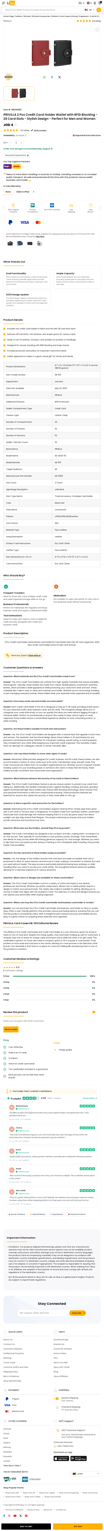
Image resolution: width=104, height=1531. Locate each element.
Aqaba (6, 1442)
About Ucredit (60, 1362)
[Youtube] (17, 1516)
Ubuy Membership (12, 1381)
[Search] (98, 10)
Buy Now (40, 236)
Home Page (8, 16)
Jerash (6, 1461)
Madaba (7, 1451)
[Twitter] (22, 1516)
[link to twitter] (59, 77)
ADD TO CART (26, 1526)
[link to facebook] (52, 77)
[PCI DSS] (9, 1479)
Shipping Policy (10, 1371)
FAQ (56, 1358)
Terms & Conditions (14, 1509)
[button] (82, 3)
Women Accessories (41, 16)
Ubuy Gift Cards (61, 1367)
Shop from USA (12, 1492)
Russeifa (7, 1456)
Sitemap (7, 1358)
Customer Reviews (63, 1348)
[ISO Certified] (30, 1479)
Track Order (9, 1362)
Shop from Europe (53, 1496)
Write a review (11, 1029)
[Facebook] (5, 1516)
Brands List (59, 1344)
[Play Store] (78, 1459)
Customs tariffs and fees (15, 1367)
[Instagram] (11, 1516)
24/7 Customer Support (73, 1430)
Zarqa (6, 1433)
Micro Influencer (11, 1376)
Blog (56, 1371)
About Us (7, 1339)
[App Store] (62, 1459)
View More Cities (11, 1465)
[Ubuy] (11, 3)
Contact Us (9, 1344)
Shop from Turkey (32, 1496)
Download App (61, 1339)
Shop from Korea (90, 1492)
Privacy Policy (33, 1509)
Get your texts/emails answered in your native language (78, 1435)
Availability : (9, 135)
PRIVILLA (7, 21)
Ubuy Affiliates (61, 1376)
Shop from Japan (47, 1492)
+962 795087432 (65, 1446)
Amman (7, 1429)
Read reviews (89, 1098)
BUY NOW (78, 1526)
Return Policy (60, 1353)
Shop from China (13, 1496)
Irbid (5, 1438)
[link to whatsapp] (44, 77)
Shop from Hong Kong (69, 1492)
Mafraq (7, 1447)
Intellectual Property (13, 1353)
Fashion (18, 16)
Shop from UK (29, 1492)
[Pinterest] (27, 1516)
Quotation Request (12, 1348)
